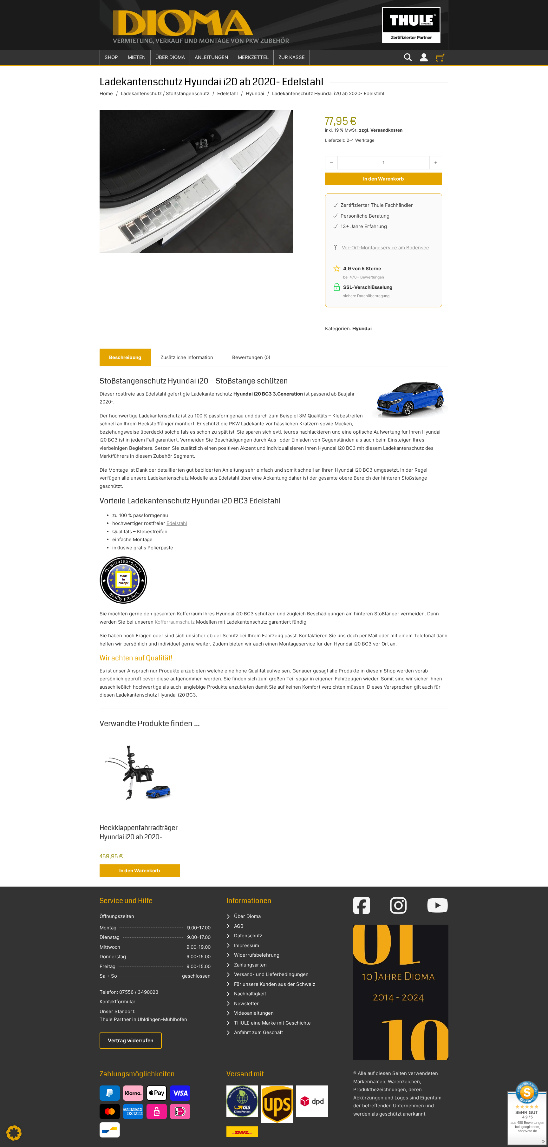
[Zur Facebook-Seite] (361, 905)
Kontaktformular (117, 1002)
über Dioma (170, 57)
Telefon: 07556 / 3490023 (129, 992)
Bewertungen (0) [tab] (251, 357)
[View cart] (440, 57)
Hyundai (255, 93)
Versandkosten (386, 130)
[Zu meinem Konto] (423, 57)
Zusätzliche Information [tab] (186, 357)
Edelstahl (227, 93)
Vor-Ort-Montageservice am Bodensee (385, 248)
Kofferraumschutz (175, 622)
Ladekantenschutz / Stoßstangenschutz (165, 93)
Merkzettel (253, 57)
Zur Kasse (291, 57)
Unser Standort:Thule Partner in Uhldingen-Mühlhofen (143, 1015)
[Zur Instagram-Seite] (398, 905)
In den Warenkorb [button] (139, 871)
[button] (14, 1133)
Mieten (137, 57)
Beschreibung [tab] (125, 357)
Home (106, 93)
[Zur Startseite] (274, 25)
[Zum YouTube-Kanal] (437, 905)
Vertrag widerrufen (130, 1040)
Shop (111, 57)
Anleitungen (211, 57)
